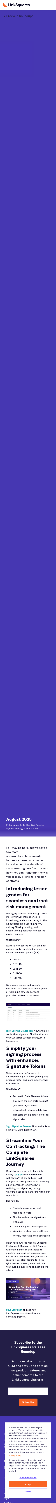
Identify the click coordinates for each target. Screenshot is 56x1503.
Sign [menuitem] (6, 1498)
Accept (28, 1484)
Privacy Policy (15, 1455)
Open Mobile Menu (51, 5)
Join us (19, 1174)
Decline (28, 1491)
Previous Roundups (19, 15)
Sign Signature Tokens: (19, 1126)
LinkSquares (16, 5)
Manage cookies (28, 1477)
